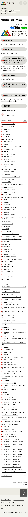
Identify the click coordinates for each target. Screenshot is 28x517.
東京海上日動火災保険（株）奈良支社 (12, 469)
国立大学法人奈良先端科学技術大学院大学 (13, 412)
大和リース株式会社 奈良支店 (10, 424)
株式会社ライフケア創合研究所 (10, 407)
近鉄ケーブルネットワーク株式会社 (11, 371)
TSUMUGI (4, 392)
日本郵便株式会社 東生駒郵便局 (11, 462)
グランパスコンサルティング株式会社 (12, 259)
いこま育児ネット (7, 394)
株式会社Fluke (6, 264)
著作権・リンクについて (7, 503)
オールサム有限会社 (7, 271)
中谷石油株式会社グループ (9, 207)
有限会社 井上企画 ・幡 (8, 359)
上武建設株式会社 (7, 204)
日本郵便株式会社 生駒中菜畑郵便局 (12, 449)
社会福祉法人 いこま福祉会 (10, 415)
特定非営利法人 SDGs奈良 (9, 189)
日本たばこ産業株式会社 (8, 434)
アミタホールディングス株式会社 (11, 421)
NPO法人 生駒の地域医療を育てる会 (12, 431)
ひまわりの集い (6, 426)
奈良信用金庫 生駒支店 (8, 214)
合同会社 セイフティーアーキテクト (11, 192)
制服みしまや (5, 241)
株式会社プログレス (7, 266)
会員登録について (6, 476)
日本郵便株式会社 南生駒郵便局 (11, 464)
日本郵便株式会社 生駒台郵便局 (11, 292)
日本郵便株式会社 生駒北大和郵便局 (12, 454)
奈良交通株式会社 (7, 159)
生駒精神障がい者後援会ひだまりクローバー (14, 472)
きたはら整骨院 (6, 446)
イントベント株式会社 (8, 277)
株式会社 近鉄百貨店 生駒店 (10, 410)
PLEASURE (5, 282)
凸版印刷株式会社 (7, 221)
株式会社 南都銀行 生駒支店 (10, 364)
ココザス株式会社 (7, 167)
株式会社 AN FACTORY (8, 302)
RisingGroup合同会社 (8, 261)
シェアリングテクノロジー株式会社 (11, 297)
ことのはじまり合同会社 (8, 124)
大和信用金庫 (5, 212)
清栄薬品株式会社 (7, 226)
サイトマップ (4, 508)
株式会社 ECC (5, 327)
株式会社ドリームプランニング (10, 154)
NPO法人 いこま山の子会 (9, 169)
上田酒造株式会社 (7, 269)
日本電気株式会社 (7, 380)
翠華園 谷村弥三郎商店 (8, 209)
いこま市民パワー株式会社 (9, 383)
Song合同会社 (6, 244)
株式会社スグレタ (7, 251)
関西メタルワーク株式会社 (9, 389)
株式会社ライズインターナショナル (11, 146)
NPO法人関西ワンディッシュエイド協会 (12, 357)
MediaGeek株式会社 (7, 139)
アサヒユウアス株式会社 (8, 318)
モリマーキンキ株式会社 (8, 161)
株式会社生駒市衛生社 (8, 429)
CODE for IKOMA (6, 194)
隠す (25, 120)
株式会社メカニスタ (7, 249)
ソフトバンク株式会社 (8, 397)
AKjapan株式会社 (6, 182)
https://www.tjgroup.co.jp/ (9, 101)
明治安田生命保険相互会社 (9, 256)
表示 (25, 475)
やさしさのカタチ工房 (8, 126)
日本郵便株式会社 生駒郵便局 (10, 459)
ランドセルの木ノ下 (7, 224)
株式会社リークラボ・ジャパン (10, 234)
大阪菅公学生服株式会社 (8, 320)
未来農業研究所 (6, 289)
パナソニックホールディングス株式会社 (12, 184)
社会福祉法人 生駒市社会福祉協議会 (12, 299)
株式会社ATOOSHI (7, 129)
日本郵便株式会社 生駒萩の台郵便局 (12, 452)
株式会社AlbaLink (7, 231)
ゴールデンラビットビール (9, 329)
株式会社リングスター (8, 179)
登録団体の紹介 (12, 12)
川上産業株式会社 (7, 174)
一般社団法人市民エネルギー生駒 (11, 402)
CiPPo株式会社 (6, 134)
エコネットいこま (7, 354)
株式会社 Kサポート (8, 352)
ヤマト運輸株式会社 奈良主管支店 (11, 239)
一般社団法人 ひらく (8, 294)
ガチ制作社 (5, 284)
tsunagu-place (6, 246)
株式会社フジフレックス (8, 374)
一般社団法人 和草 (7, 199)
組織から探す (20, 505)
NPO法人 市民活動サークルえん (11, 436)
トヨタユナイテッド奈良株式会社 (11, 177)
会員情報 (3, 12)
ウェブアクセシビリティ (7, 505)
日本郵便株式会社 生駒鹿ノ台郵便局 (12, 444)
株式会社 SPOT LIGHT (8, 156)
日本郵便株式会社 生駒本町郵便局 (11, 457)
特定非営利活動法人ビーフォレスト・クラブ (14, 287)
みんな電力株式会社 (7, 349)
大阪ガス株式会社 (7, 362)
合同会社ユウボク (7, 141)
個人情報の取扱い (6, 500)
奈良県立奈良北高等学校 (8, 172)
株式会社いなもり (7, 202)
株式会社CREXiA (6, 136)
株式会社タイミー (7, 144)
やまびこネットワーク (8, 336)
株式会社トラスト (7, 151)
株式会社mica (6, 279)
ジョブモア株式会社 (7, 149)
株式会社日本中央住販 (8, 315)
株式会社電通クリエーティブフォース (12, 236)
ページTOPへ (23, 493)
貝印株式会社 (5, 229)
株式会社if (5, 131)
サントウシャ (5, 274)
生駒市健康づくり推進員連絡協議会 (11, 467)
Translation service (19, 500)
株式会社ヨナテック (7, 187)
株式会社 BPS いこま (8, 405)
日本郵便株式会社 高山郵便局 (10, 439)
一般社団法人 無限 (7, 164)
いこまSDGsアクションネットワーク (10, 10)
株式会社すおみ (6, 347)
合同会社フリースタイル (8, 254)
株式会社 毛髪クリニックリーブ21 (11, 304)
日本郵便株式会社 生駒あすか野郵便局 (12, 441)
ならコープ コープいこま (9, 399)
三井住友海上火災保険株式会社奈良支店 (12, 197)
